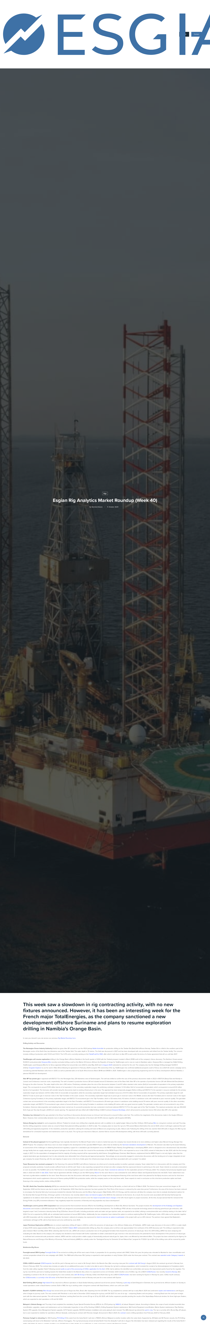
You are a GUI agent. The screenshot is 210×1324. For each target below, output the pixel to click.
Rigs (105, 493)
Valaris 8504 (73, 1228)
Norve (97, 1173)
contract (123, 1313)
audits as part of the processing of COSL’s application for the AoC (82, 1269)
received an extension (116, 1170)
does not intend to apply (93, 1195)
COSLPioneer (151, 1272)
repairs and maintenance (166, 1291)
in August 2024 (107, 1065)
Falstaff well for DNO (96, 1054)
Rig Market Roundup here (67, 1038)
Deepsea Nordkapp (118, 1110)
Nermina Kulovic (97, 507)
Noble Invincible (98, 1048)
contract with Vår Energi (137, 1263)
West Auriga (47, 1291)
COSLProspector (46, 1263)
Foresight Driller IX (51, 1252)
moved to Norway (171, 1272)
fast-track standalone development (134, 1145)
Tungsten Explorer (35, 1068)
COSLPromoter (124, 1275)
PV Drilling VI (61, 1318)
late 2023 (45, 1173)
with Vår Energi (79, 1275)
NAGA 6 (118, 1304)
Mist (154, 1123)
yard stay (127, 1283)
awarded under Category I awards (171, 1255)
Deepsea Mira (46, 1062)
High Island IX (47, 1283)
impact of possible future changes (104, 1198)
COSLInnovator (31, 1277)
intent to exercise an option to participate (110, 1217)
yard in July (149, 1310)
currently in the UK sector (46, 1277)
